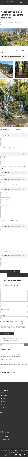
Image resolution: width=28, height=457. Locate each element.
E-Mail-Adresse (4, 309)
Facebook (4, 404)
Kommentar (3, 288)
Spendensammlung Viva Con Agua (17, 275)
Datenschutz (5, 439)
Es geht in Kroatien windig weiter (10, 271)
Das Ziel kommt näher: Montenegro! (11, 354)
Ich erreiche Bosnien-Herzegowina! (11, 356)
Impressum (5, 436)
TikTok (4, 398)
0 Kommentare (19, 22)
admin (11, 22)
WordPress (17, 452)
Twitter (4, 407)
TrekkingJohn (6, 1)
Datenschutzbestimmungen (6, 327)
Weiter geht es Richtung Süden (10, 359)
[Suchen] (26, 344)
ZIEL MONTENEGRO (6, 24)
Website (2, 315)
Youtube (4, 401)
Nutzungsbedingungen (19, 327)
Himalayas (19, 450)
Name (2, 304)
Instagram (4, 395)
